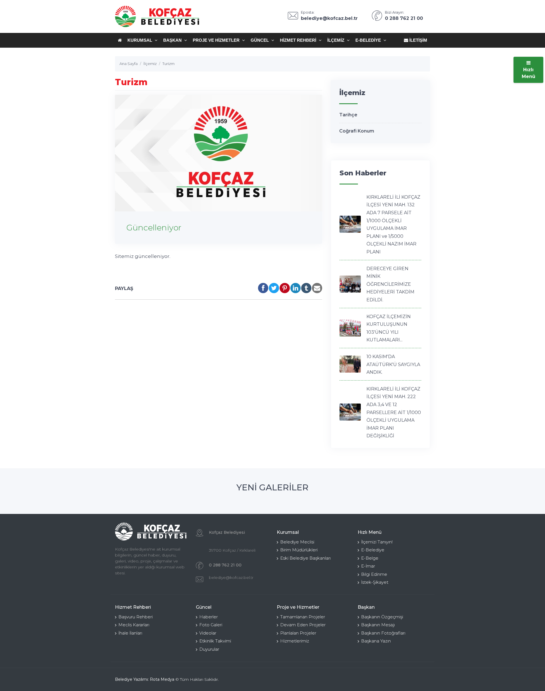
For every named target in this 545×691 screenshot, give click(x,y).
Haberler (208, 616)
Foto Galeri (210, 624)
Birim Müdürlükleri (299, 550)
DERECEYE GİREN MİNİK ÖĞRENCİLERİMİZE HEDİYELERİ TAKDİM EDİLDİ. (390, 284)
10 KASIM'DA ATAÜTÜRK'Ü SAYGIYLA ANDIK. (393, 364)
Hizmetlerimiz (294, 641)
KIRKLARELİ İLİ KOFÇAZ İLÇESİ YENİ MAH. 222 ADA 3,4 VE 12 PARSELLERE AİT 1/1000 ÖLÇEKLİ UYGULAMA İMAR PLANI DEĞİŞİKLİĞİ (393, 412)
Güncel (260, 40)
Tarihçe (348, 114)
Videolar (207, 633)
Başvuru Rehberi (135, 616)
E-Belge (369, 558)
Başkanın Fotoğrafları (383, 633)
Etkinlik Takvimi (215, 641)
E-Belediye (368, 40)
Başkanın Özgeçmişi (382, 616)
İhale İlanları (130, 633)
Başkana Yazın (376, 641)
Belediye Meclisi (297, 542)
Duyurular (209, 649)
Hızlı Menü (528, 73)
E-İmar (368, 566)
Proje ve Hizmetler (217, 40)
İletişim (417, 40)
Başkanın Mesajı (378, 624)
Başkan (173, 40)
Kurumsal (140, 40)
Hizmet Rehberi (298, 40)
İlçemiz (336, 40)
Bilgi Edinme (374, 574)
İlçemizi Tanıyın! (377, 542)
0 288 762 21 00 (225, 565)
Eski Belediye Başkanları (305, 558)
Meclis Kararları (133, 624)
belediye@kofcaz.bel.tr (231, 577)
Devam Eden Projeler (303, 624)
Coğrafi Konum (356, 131)
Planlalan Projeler (298, 633)
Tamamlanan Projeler (302, 616)
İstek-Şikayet (374, 582)
